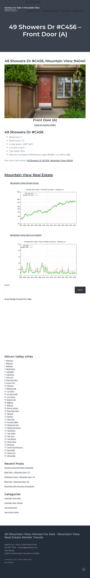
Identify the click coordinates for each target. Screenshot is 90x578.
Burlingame (10, 369)
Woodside (11, 456)
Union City (11, 453)
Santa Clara (11, 442)
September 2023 (50, 10)
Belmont (9, 363)
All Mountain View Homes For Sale (29, 534)
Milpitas (10, 405)
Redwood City (13, 425)
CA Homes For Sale (10, 559)
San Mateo (11, 439)
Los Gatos (11, 397)
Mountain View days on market (26, 235)
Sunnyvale (11, 450)
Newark (10, 414)
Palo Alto (11, 419)
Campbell (10, 372)
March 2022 (78, 10)
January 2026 (32, 10)
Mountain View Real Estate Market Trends (42, 535)
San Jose (10, 436)
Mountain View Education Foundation (19, 486)
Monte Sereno (12, 408)
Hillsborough (11, 388)
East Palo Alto (12, 380)
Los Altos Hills (12, 394)
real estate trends (11, 512)
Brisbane (9, 366)
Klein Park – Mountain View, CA (16, 481)
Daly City (9, 377)
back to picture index (45, 125)
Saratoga (10, 444)
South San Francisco (15, 447)
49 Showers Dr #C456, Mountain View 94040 (50, 160)
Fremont (10, 386)
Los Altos (10, 391)
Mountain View (13, 411)
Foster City (10, 383)
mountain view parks (12, 498)
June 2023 (65, 10)
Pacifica (10, 416)
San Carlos (11, 433)
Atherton (9, 360)
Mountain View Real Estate (28, 175)
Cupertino (10, 374)
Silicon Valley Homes (25, 559)
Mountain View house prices (24, 183)
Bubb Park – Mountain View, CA (17, 472)
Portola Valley (12, 422)
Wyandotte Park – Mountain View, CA (19, 477)
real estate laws (10, 507)
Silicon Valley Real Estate (26, 544)
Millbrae (10, 402)
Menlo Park (11, 400)
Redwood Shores (14, 428)
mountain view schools (13, 503)
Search (7, 285)
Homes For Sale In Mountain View (22, 8)
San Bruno (11, 430)
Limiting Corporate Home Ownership (18, 467)
